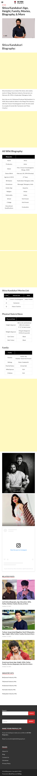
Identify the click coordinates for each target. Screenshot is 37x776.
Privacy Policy (6, 763)
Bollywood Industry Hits (9, 677)
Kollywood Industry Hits (9, 685)
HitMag (19, 774)
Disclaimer (5, 760)
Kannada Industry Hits (9, 689)
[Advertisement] (18, 71)
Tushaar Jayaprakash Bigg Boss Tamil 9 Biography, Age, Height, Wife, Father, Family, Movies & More (18, 633)
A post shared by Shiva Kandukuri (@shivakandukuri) (18, 568)
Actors (4, 5)
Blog (3, 754)
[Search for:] (18, 721)
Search (4, 710)
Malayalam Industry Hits (9, 693)
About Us (5, 751)
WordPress (12, 774)
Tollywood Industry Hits (9, 681)
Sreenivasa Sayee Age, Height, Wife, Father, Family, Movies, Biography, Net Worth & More (17, 663)
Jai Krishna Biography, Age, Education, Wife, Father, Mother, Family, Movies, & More (16, 603)
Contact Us (5, 757)
